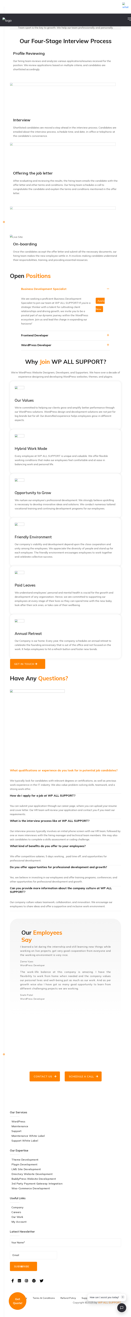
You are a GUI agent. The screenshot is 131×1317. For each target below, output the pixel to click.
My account (19, 1221)
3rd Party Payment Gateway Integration (37, 1183)
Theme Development (25, 1159)
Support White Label (25, 1140)
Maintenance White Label (28, 1135)
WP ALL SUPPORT (109, 1302)
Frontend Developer (34, 335)
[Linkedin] (19, 1281)
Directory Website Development (32, 1174)
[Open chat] (121, 1307)
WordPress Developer (36, 345)
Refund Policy (68, 1298)
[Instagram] (26, 1281)
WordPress (18, 1121)
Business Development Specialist (43, 289)
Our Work (17, 1217)
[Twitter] (41, 1281)
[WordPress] (34, 1281)
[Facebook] (13, 1281)
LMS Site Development (26, 1169)
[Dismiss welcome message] (123, 1297)
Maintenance (20, 1126)
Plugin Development (25, 1164)
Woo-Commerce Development (31, 1188)
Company (17, 1207)
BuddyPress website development (34, 1178)
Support (16, 1131)
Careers (16, 1212)
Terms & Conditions (44, 1298)
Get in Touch (24, 664)
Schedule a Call (81, 1076)
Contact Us (43, 1076)
